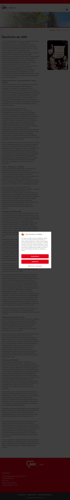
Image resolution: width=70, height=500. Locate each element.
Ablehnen (35, 262)
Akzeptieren (35, 256)
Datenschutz (31, 266)
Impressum (39, 266)
